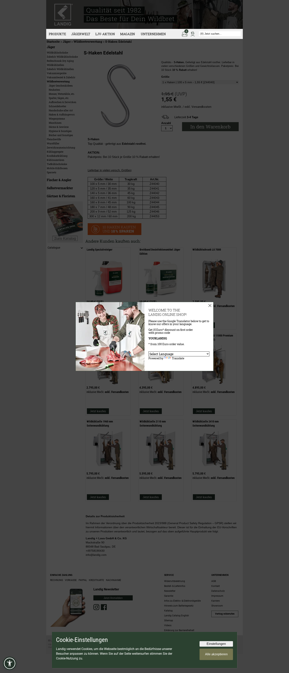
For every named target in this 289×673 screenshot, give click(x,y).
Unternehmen (153, 34)
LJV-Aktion (105, 34)
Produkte (57, 34)
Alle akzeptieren (216, 654)
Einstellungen (216, 643)
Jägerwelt (80, 34)
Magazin (127, 34)
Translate (178, 358)
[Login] (192, 33)
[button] (9, 663)
